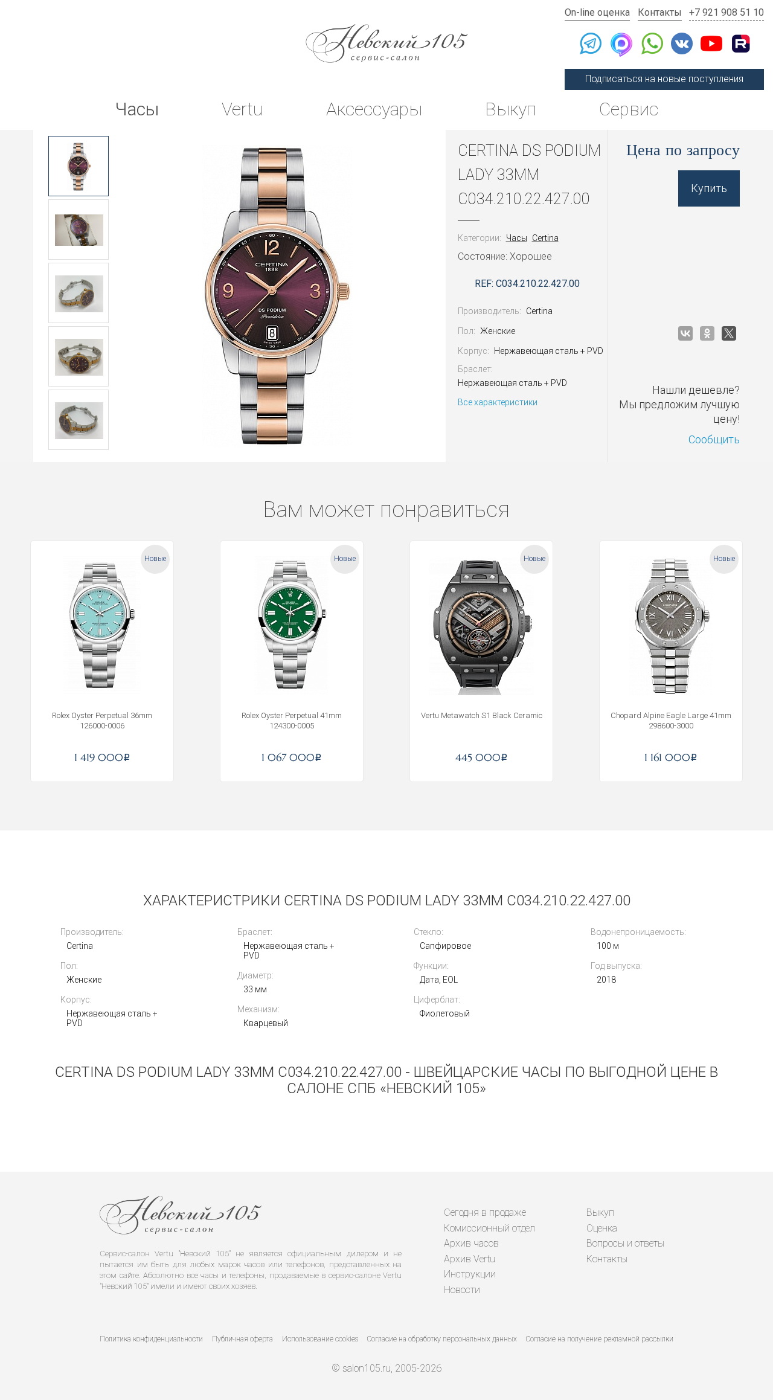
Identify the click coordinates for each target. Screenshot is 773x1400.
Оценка (601, 1228)
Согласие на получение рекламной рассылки (599, 1339)
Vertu (242, 109)
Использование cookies (320, 1339)
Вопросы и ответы (625, 1243)
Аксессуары (374, 109)
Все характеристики (497, 402)
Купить (709, 188)
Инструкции (470, 1274)
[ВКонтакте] (685, 333)
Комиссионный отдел (489, 1228)
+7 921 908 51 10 (726, 12)
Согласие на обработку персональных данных (442, 1339)
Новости (462, 1290)
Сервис (628, 109)
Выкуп (510, 109)
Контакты (660, 12)
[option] (78, 166)
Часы (137, 109)
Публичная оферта (242, 1339)
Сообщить (714, 439)
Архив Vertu (469, 1259)
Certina (545, 238)
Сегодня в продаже (485, 1212)
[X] (729, 333)
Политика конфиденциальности (151, 1339)
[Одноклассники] (707, 333)
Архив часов (471, 1243)
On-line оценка (597, 12)
